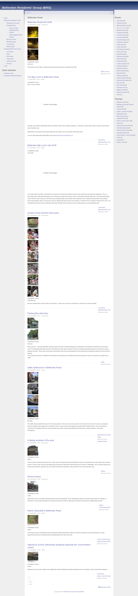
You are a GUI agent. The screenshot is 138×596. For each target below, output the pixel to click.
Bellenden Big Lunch (104, 142)
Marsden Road (121, 68)
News (8, 54)
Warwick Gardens (122, 92)
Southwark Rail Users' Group (12, 49)
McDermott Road (122, 71)
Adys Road (120, 20)
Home (6, 18)
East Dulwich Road (122, 49)
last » (31, 584)
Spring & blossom (122, 133)
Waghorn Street (121, 90)
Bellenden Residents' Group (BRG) (74, 591)
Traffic (102, 362)
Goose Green (121, 52)
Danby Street (120, 47)
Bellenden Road (106, 73)
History (103, 471)
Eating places (121, 114)
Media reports (11, 46)
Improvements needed (104, 435)
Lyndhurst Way (121, 66)
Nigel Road (120, 73)
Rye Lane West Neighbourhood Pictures (14, 30)
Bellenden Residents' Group (12, 20)
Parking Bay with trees (37, 313)
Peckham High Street (123, 78)
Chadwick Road (102, 441)
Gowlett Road (121, 54)
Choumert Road (121, 37)
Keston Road (120, 59)
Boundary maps (11, 42)
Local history (10, 44)
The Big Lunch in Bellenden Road (43, 77)
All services (10, 51)
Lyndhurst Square (122, 63)
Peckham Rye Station (123, 80)
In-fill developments (105, 507)
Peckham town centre (123, 130)
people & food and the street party (43, 213)
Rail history (10, 56)
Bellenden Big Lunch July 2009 (41, 145)
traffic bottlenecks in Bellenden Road (44, 367)
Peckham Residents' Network (12, 75)
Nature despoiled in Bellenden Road (44, 511)
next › (31, 582)
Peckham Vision (9, 73)
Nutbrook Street (121, 75)
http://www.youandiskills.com (64, 135)
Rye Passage (121, 85)
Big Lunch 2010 (11, 39)
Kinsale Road (121, 61)
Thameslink (10, 59)
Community (101, 140)
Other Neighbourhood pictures (15, 36)
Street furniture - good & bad (125, 135)
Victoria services (11, 61)
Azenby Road (121, 23)
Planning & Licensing (13, 23)
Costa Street (120, 44)
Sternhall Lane (121, 87)
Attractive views (121, 102)
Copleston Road (121, 42)
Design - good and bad (104, 576)
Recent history (34, 476)
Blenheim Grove (121, 30)
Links (5, 66)
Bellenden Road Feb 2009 (39, 22)
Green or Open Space (103, 539)
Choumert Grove (121, 35)
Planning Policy (11, 25)
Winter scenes (105, 71)
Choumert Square (122, 40)
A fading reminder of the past (40, 440)
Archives (9, 63)
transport (119, 140)
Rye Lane (119, 82)
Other (118, 94)
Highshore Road (121, 56)
